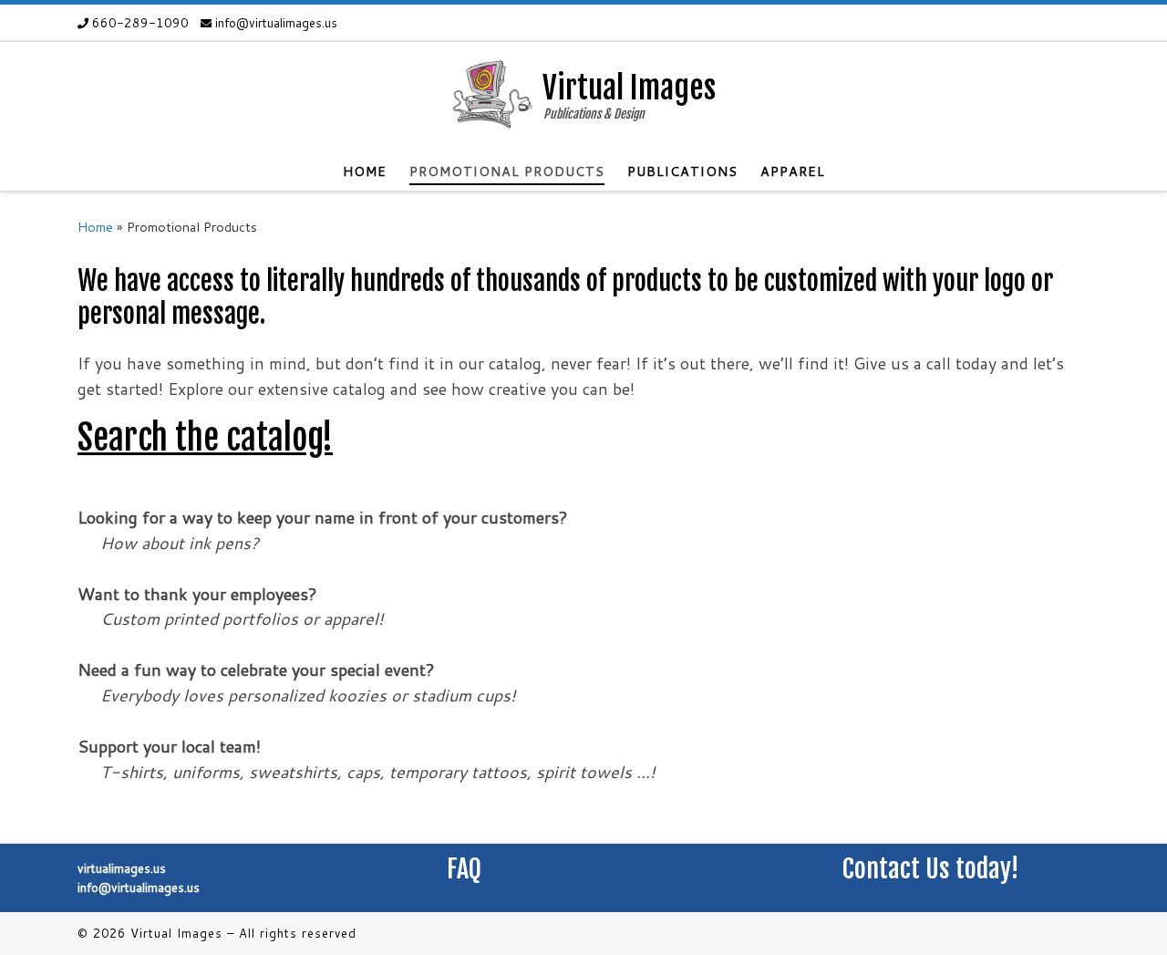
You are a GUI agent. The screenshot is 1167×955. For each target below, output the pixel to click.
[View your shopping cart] (1089, 23)
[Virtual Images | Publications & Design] (490, 96)
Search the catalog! (205, 437)
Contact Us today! (930, 869)
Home (95, 226)
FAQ (464, 869)
